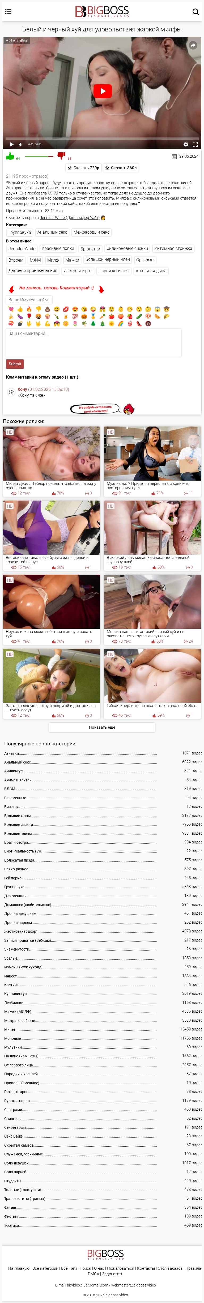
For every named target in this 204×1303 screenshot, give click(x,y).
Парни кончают (114, 270)
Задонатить (112, 1274)
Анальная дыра (151, 270)
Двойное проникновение (32, 270)
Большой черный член (108, 259)
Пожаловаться (120, 1268)
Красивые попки (58, 248)
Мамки (72, 260)
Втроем (15, 260)
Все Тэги (69, 1268)
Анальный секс (52, 232)
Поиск (85, 1268)
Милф (53, 260)
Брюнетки (90, 248)
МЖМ (35, 260)
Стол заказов (170, 1268)
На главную (18, 1268)
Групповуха (19, 232)
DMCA (93, 1274)
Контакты (146, 1268)
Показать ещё (102, 727)
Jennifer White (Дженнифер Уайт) (70, 217)
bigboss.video (116, 1295)
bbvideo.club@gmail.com (87, 1285)
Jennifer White (21, 248)
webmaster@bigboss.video (133, 1285)
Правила (193, 1268)
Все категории (45, 1268)
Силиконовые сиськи (127, 248)
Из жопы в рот (77, 270)
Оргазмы (145, 259)
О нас (99, 1268)
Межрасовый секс (91, 232)
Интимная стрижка (173, 248)
